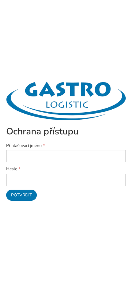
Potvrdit (21, 195)
